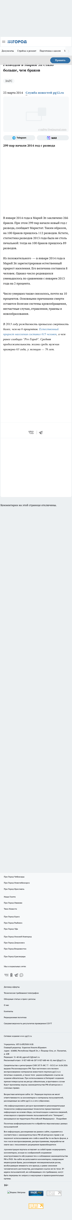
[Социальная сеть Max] (53, 137)
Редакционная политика (15, 1017)
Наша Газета (10, 896)
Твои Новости (10, 909)
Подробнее (61, 1118)
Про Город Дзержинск (14, 942)
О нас (6, 1005)
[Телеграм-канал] (19, 137)
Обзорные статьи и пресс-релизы (19, 999)
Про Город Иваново (13, 902)
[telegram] (42, 432)
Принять (60, 60)
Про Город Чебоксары (14, 876)
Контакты (8, 1011)
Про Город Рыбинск (13, 923)
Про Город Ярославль (14, 889)
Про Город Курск (12, 916)
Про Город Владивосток (15, 948)
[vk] (31, 432)
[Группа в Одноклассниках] (11, 975)
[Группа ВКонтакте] (6, 975)
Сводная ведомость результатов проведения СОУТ (28, 1023)
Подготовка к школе (50, 50)
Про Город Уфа (11, 929)
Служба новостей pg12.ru (45, 93)
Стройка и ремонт (26, 50)
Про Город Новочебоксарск (17, 882)
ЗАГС (8, 81)
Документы (8, 50)
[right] (68, 51)
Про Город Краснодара (14, 956)
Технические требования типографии (21, 993)
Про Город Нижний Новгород (18, 936)
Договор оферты (12, 987)
